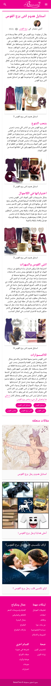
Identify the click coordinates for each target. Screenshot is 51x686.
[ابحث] (5, 4)
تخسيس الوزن (40, 650)
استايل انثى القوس (23, 405)
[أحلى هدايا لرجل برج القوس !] (25, 505)
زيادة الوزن (41, 654)
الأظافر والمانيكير (19, 615)
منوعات (26, 664)
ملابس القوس (11, 410)
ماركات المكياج (20, 630)
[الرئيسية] (33, 4)
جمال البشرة (21, 620)
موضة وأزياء (24, 659)
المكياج (23, 625)
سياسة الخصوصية (38, 630)
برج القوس (23, 29)
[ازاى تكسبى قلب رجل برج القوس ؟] (25, 562)
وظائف (43, 620)
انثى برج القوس (26, 410)
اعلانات (43, 615)
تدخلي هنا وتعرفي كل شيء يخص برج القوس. (26, 397)
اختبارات (25, 669)
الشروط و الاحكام (39, 635)
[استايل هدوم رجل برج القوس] (25, 447)
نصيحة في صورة (22, 650)
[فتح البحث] (46, 4)
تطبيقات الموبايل (39, 610)
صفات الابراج (24, 654)
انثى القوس (40, 410)
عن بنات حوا (41, 625)
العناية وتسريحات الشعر (16, 610)
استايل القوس (39, 405)
